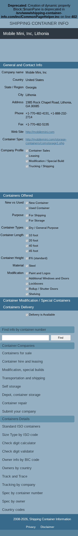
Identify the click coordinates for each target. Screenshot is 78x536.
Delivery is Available (42, 314)
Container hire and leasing (22, 361)
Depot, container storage (21, 395)
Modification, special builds (23, 370)
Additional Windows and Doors (49, 278)
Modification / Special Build (46, 161)
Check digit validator (18, 451)
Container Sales (39, 150)
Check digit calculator (19, 443)
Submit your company (19, 411)
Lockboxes (36, 283)
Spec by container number (22, 493)
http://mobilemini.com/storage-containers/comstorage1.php (46, 141)
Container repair (14, 403)
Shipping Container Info (39, 23)
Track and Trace (14, 476)
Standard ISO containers (21, 426)
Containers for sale (17, 353)
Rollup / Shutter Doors (43, 288)
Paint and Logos (39, 273)
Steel (32, 265)
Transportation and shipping (23, 378)
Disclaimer (47, 527)
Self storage (11, 386)
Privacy (31, 527)
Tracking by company (18, 485)
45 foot (33, 250)
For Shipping (37, 215)
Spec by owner (13, 501)
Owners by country (17, 468)
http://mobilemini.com (40, 132)
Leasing (34, 155)
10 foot (33, 235)
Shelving (34, 294)
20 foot (33, 240)
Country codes (13, 510)
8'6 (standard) (38, 258)
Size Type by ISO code (20, 435)
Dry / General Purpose (43, 227)
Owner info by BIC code (20, 460)
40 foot (33, 245)
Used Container (39, 208)
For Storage (37, 220)
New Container (38, 202)
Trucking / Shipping (41, 166)
